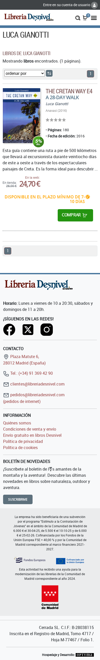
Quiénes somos (17, 423)
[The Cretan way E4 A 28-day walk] (22, 115)
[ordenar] (49, 73)
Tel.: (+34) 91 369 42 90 (31, 373)
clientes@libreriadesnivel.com (37, 384)
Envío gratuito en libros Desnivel (32, 435)
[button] (78, 17)
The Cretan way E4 (69, 91)
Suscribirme (17, 499)
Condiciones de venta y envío (29, 429)
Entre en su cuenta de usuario (67, 4)
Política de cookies (20, 447)
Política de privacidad (23, 441)
